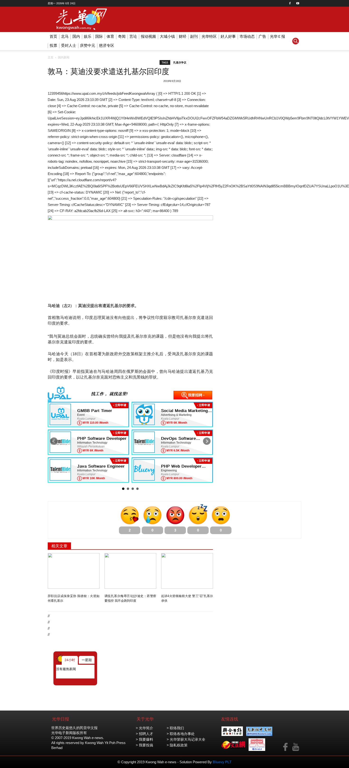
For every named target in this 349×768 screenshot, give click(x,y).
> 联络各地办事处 (181, 734)
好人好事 (228, 36)
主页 (50, 57)
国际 (99, 36)
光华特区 (209, 36)
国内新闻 (63, 57)
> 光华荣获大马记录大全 (186, 739)
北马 (65, 36)
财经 (182, 36)
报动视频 (148, 36)
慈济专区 (106, 45)
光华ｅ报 (277, 36)
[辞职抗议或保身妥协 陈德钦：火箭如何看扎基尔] (73, 571)
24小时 (70, 660)
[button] (295, 41)
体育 (110, 36)
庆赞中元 (87, 45)
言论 (133, 36)
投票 (53, 45)
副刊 (194, 36)
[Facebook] (289, 3)
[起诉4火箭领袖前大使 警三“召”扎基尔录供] (187, 571)
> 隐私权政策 (177, 745)
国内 (76, 36)
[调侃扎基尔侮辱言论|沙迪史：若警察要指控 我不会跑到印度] (130, 571)
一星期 (87, 660)
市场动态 (247, 36)
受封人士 (68, 45)
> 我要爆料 (144, 739)
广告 (262, 36)
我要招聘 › (196, 395)
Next (207, 441)
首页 (53, 36)
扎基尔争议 (179, 62)
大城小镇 (167, 36)
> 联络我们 (175, 728)
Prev (54, 441)
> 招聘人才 (144, 734)
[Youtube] (297, 3)
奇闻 (122, 36)
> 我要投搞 (144, 745)
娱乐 (87, 36)
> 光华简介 (144, 728)
